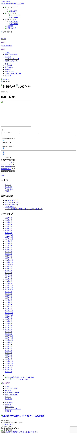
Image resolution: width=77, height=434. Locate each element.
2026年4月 (8, 226)
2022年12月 (9, 311)
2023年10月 (9, 290)
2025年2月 (8, 256)
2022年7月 (8, 321)
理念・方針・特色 (11, 54)
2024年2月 (8, 281)
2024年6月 (8, 273)
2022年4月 (8, 327)
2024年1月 (8, 283)
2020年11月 (9, 363)
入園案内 (8, 69)
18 (4, 169)
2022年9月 (8, 317)
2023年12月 (9, 285)
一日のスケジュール (12, 59)
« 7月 (2, 175)
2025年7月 (8, 245)
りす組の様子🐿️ (10, 207)
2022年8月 (8, 319)
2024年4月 (8, 277)
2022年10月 (9, 315)
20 (8, 169)
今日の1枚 (8, 65)
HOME (7, 53)
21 (10, 169)
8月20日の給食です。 (12, 202)
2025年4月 (8, 252)
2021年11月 (9, 338)
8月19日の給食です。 (12, 204)
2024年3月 (8, 279)
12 (6, 166)
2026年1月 (8, 233)
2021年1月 (8, 359)
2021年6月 (8, 348)
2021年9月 (8, 342)
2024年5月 (8, 275)
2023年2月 (8, 306)
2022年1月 (8, 334)
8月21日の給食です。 (12, 200)
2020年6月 (8, 370)
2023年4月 (8, 302)
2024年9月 (8, 266)
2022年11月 (9, 313)
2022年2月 (8, 332)
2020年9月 (8, 367)
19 (6, 169)
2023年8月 (8, 294)
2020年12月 (9, 361)
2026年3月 (8, 228)
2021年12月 (9, 336)
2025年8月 (8, 243)
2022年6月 (8, 323)
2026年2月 (8, 231)
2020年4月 (8, 372)
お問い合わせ (9, 71)
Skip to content (5, 2)
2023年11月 (9, 287)
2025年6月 (8, 247)
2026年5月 (8, 224)
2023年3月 (8, 304)
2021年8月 (8, 344)
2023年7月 (8, 296)
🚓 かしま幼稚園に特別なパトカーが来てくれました (24, 209)
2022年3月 (8, 330)
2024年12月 (9, 260)
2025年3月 (8, 254)
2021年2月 (8, 357)
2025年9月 (8, 241)
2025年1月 (8, 258)
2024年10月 (9, 264)
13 (8, 166)
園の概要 (8, 57)
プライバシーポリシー (13, 73)
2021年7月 (8, 346)
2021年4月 (8, 353)
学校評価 (8, 76)
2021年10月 (9, 340)
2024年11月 (9, 262)
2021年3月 (8, 355)
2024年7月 (8, 271)
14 (10, 166)
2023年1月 (8, 308)
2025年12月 (9, 235)
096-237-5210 (8, 424)
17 (2, 169)
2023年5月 (8, 300)
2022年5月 (8, 325)
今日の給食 (9, 67)
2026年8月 (8, 218)
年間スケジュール (11, 61)
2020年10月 (9, 365)
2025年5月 (8, 249)
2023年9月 (8, 292)
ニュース (8, 63)
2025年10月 (9, 239)
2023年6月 (8, 298)
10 (2, 166)
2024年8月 (8, 268)
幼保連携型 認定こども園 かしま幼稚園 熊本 (22, 432)
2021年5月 (8, 351)
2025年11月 (9, 237)
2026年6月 (8, 222)
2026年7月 (8, 220)
